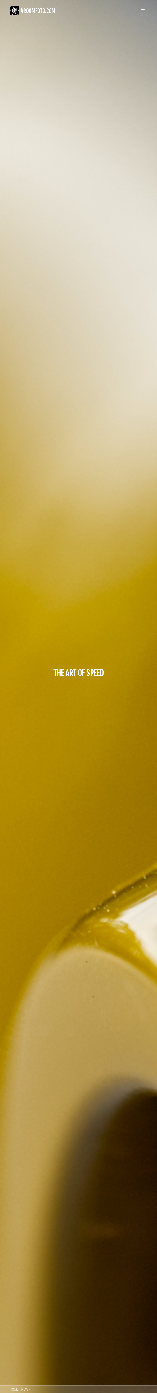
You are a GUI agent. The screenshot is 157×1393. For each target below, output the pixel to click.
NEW (24, 1389)
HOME (14, 1389)
